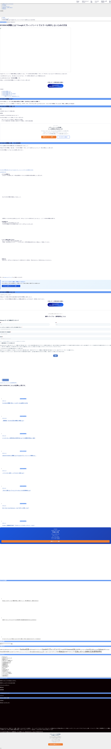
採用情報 (2, 689)
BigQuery (8, 649)
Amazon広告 (4, 649)
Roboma (101, 649)
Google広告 (64, 649)
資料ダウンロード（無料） (55, 541)
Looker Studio (82, 649)
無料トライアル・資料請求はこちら (12, 96)
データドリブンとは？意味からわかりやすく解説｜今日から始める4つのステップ (21, 638)
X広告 (7, 651)
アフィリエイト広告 (7, 673)
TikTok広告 (107, 649)
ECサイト (17, 649)
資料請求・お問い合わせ (104, 2)
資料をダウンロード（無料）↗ (48, 136)
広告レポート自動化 (82, 651)
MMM (92, 649)
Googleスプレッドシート (5, 382)
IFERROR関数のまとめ (7, 94)
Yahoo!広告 (11, 651)
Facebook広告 (24, 649)
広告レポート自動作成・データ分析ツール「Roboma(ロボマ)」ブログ (20, 731)
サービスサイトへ (97, 2)
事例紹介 (5, 659)
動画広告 (62, 651)
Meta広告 (88, 649)
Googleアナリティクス (37, 649)
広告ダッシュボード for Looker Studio (7, 682)
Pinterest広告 (96, 649)
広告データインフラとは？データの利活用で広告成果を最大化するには (19, 619)
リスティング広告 (55, 651)
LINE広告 (78, 649)
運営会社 (4, 8)
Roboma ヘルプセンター (5, 702)
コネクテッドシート (7, 657)
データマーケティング (37, 651)
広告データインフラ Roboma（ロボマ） (8, 680)
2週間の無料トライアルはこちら (55, 86)
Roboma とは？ (77, 2)
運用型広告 (5, 665)
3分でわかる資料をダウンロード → (55, 744)
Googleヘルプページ (8, 277)
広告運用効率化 (5, 380)
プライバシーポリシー (4, 685)
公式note (1, 700)
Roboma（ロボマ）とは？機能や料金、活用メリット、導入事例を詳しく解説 (20, 600)
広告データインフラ (70, 651)
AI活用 (1, 649)
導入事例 (91, 2)
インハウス (16, 651)
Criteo (14, 649)
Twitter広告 (3, 651)
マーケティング (5, 379)
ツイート (2, 695)
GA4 (30, 649)
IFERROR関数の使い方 (7, 92)
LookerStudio (5, 666)
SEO (105, 649)
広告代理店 (5, 675)
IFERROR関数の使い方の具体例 (9, 93)
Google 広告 (5, 669)
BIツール (11, 649)
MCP (85, 649)
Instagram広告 (71, 649)
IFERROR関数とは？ (6, 91)
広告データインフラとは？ (85, 2)
